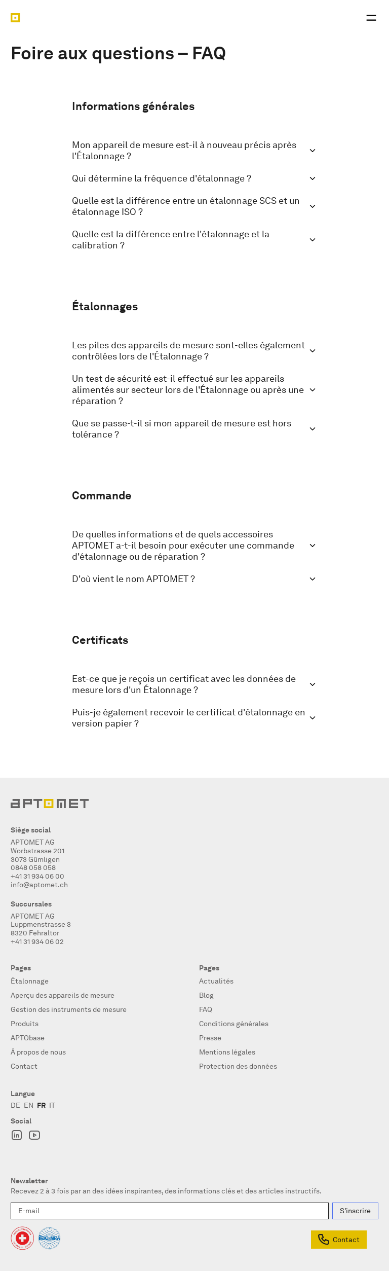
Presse (210, 1038)
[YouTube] (34, 1135)
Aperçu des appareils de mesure (62, 995)
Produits (24, 1024)
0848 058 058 (33, 867)
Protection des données (238, 1066)
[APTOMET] (15, 17)
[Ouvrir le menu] (371, 18)
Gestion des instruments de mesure (69, 1009)
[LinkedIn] (17, 1135)
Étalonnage (30, 981)
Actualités (216, 981)
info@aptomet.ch (39, 885)
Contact (346, 1240)
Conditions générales (233, 1024)
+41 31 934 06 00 (37, 876)
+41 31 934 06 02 (37, 941)
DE (15, 1105)
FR (41, 1105)
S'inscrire (355, 1211)
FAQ (205, 1009)
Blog (206, 995)
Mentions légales (227, 1052)
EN (28, 1105)
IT (52, 1105)
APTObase (28, 1038)
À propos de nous (38, 1052)
